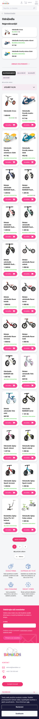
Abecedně (6, 78)
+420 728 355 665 (12, 671)
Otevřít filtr (9, 87)
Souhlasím (20, 714)
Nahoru (21, 556)
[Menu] (36, 2)
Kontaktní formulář (12, 684)
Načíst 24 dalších (19, 539)
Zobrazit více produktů (19, 64)
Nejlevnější (21, 73)
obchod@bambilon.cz (13, 667)
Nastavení (19, 707)
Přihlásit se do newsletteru (12, 638)
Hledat (34, 8)
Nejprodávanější (9, 73)
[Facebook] (4, 677)
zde (28, 702)
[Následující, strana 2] (20, 547)
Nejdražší (31, 73)
